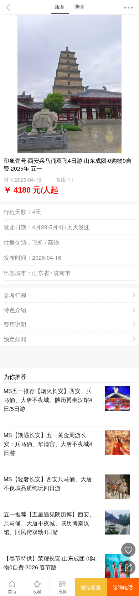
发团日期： (18, 227)
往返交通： (18, 242)
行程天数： (18, 212)
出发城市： (18, 273)
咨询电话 (123, 587)
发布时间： (18, 258)
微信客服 (91, 587)
